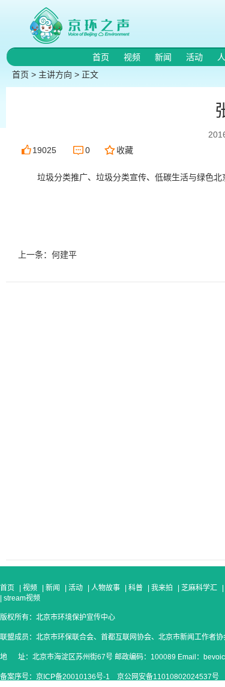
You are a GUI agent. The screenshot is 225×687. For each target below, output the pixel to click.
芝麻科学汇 (199, 588)
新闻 (164, 57)
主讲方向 (55, 74)
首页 (102, 57)
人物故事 (105, 588)
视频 (133, 57)
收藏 (124, 150)
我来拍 (162, 588)
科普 (136, 588)
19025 (44, 150)
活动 (195, 57)
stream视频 (21, 598)
